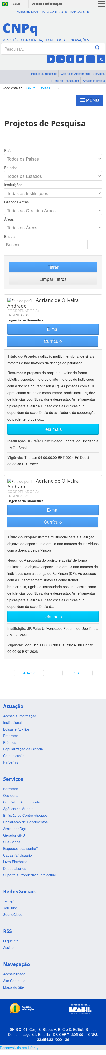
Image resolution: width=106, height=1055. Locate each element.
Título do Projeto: (22, 356)
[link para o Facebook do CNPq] (70, 59)
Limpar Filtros (53, 279)
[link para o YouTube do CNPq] (51, 59)
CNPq (30, 87)
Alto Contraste (54, 11)
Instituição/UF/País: (24, 441)
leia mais (53, 429)
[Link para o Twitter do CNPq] (80, 59)
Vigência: (15, 457)
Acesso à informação (47, 4)
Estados (11, 167)
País (8, 150)
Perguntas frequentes (44, 74)
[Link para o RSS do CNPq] (101, 59)
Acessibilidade (27, 11)
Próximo (77, 673)
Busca (9, 236)
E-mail (53, 329)
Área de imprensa (94, 81)
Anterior (28, 673)
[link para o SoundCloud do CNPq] (60, 59)
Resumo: (15, 372)
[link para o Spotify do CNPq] (90, 59)
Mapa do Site (79, 11)
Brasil (15, 4)
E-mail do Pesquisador (65, 81)
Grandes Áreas (16, 201)
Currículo (53, 341)
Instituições (13, 184)
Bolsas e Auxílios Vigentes (48, 87)
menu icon (101, 4)
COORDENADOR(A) (23, 311)
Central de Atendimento (75, 74)
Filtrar (53, 267)
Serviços (99, 74)
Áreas (9, 219)
